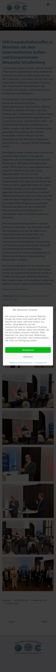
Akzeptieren (28, 350)
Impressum (41, 362)
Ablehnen (28, 356)
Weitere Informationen (20, 362)
